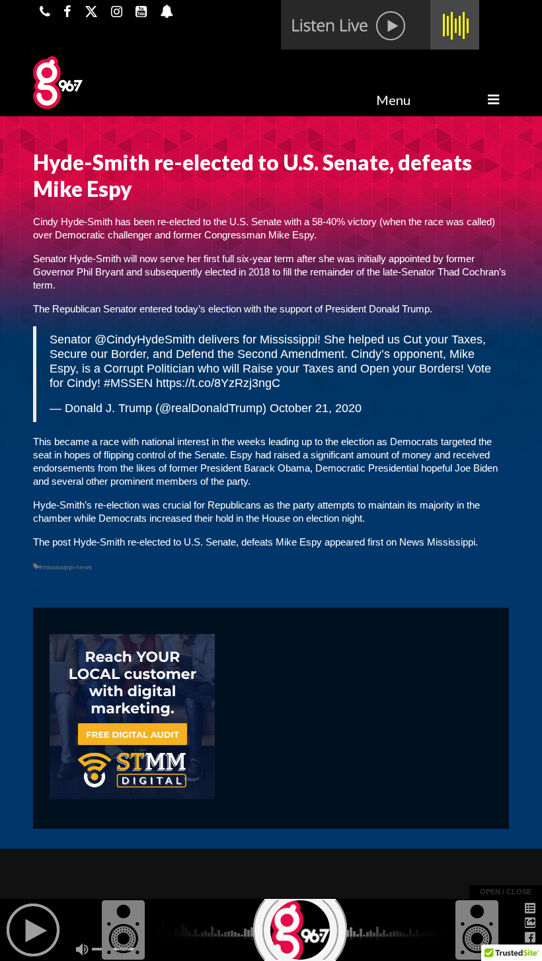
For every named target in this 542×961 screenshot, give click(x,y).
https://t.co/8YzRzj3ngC (218, 383)
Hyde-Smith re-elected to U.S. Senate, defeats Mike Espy (197, 542)
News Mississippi (437, 542)
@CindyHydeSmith (145, 339)
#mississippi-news (65, 567)
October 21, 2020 (316, 408)
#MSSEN (128, 383)
